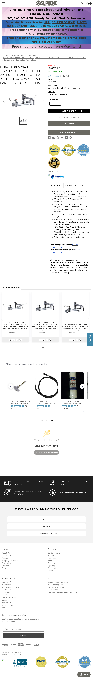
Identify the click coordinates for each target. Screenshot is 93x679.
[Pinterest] (70, 137)
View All (5, 607)
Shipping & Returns (10, 561)
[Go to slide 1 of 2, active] (43, 347)
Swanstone (6, 602)
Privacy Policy (7, 563)
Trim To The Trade (9, 597)
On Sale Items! (54, 553)
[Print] (58, 137)
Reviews (68, 185)
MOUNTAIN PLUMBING (27, 25)
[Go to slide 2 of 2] (47, 347)
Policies (5, 558)
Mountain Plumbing (10, 587)
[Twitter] (62, 137)
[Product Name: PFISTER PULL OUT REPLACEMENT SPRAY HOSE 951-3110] (46, 392)
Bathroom (52, 558)
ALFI (47, 22)
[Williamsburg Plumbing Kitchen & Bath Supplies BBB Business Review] (19, 662)
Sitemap (5, 566)
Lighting (51, 566)
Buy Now (69, 123)
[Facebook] (49, 137)
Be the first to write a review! (46, 452)
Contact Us (6, 555)
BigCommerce (15, 652)
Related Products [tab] (11, 287)
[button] (10, 386)
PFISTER (30, 33)
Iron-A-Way (62, 46)
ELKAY (4, 595)
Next (88, 319)
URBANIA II (54, 14)
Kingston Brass (8, 582)
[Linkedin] (66, 137)
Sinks (50, 561)
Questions (78, 185)
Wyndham (6, 585)
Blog (4, 568)
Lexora (4, 600)
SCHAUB (41, 38)
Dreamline (6, 592)
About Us (6, 553)
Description (56, 185)
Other (50, 571)
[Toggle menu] (3, 3)
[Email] (53, 137)
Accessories (53, 568)
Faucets (51, 563)
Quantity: (53, 100)
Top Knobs (6, 590)
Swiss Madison (8, 605)
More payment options (69, 117)
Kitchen (51, 555)
